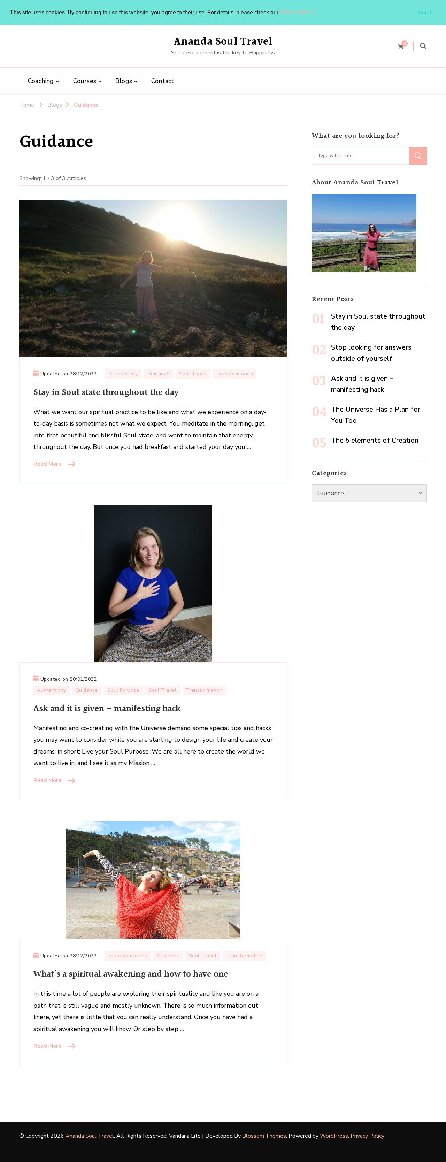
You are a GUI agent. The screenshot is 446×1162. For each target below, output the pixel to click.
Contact (162, 81)
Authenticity (123, 373)
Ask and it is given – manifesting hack (107, 709)
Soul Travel (193, 373)
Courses (84, 81)
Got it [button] (424, 12)
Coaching (41, 81)
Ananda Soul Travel (223, 41)
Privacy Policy (297, 12)
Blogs (123, 81)
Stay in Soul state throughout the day (106, 392)
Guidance (158, 373)
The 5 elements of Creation (374, 440)
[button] (317, 13)
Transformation (234, 373)
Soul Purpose (123, 690)
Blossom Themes (264, 1136)
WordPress (334, 1136)
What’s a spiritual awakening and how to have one (130, 974)
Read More (47, 464)
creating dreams (128, 956)
